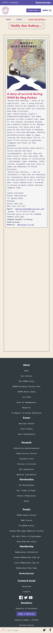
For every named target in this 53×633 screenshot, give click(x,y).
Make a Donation (26, 614)
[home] (4, 10)
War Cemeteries (26, 469)
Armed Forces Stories (26, 453)
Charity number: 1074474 (26, 620)
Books (26, 501)
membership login (26, 573)
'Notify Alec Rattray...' (37, 19)
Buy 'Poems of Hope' (26, 490)
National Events (26, 423)
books (19, 19)
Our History (26, 376)
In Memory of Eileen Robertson (26, 413)
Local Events (26, 429)
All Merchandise (26, 485)
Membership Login (43, 2)
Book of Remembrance (26, 402)
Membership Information (26, 552)
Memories (26, 408)
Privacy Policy (26, 625)
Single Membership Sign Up (26, 557)
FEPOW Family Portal (26, 515)
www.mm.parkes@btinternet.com (29, 209)
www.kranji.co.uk (25, 225)
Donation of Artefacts (26, 608)
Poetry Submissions (26, 496)
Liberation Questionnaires (26, 448)
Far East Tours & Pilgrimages (26, 536)
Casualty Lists (26, 459)
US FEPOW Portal (26, 526)
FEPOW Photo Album (26, 392)
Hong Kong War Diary (26, 541)
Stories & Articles (26, 464)
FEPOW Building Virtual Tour (26, 386)
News (26, 371)
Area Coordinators (26, 434)
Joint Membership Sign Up (26, 563)
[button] (33, 10)
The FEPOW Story (26, 381)
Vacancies (26, 586)
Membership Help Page (26, 568)
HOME (8, 19)
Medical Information (26, 474)
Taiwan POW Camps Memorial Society (26, 531)
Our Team (26, 397)
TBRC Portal (26, 520)
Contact (26, 592)
